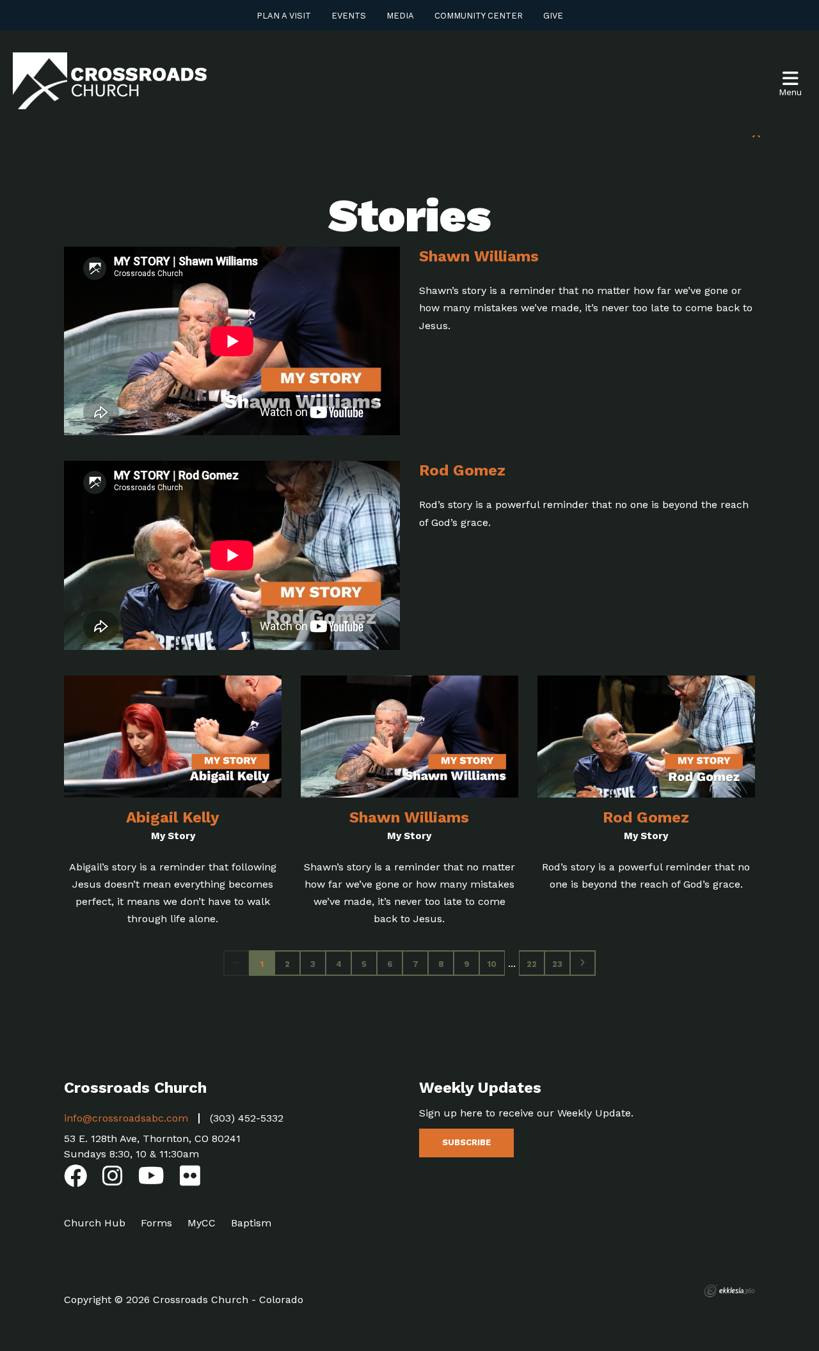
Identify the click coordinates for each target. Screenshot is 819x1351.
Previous (236, 963)
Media (400, 15)
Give (553, 15)
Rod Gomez (462, 470)
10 (492, 964)
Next (583, 963)
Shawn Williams (479, 256)
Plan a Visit (284, 15)
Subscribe (466, 1142)
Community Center (478, 15)
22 (532, 964)
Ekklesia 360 (729, 1291)
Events (348, 15)
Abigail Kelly (172, 817)
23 (557, 964)
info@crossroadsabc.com (126, 1118)
